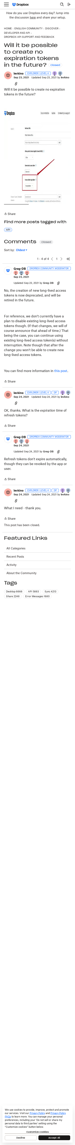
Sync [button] (50, 591)
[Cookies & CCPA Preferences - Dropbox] (37, 1124)
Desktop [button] (14, 591)
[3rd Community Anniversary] (54, 74)
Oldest (21, 250)
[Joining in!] (60, 74)
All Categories (15, 548)
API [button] (8, 229)
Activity (11, 564)
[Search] (62, 4)
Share (10, 214)
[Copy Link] (16, 83)
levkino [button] (19, 73)
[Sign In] (69, 4)
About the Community (21, 573)
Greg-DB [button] (20, 268)
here (33, 17)
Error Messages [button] (37, 596)
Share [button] (13, 596)
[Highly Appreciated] (27, 273)
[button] (8, 75)
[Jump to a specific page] (68, 259)
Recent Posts (15, 556)
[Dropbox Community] (20, 4)
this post (60, 371)
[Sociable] (21, 273)
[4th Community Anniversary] (16, 273)
